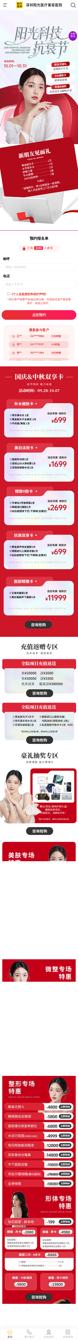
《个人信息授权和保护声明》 (29, 294)
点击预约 (39, 315)
